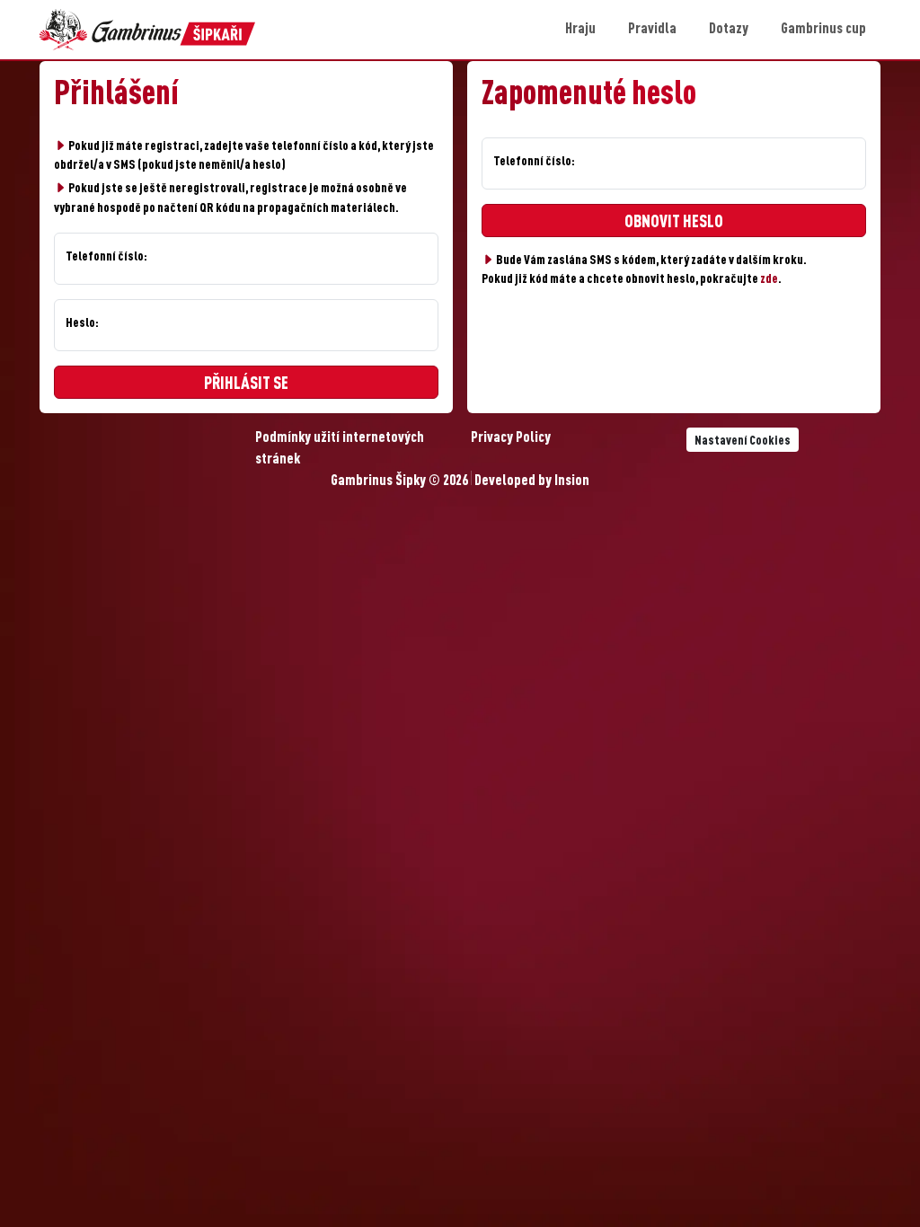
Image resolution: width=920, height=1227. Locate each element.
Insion (571, 481)
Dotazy (728, 29)
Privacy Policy (511, 438)
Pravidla (652, 29)
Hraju (580, 29)
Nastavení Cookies (742, 441)
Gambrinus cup (823, 29)
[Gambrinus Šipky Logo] (147, 29)
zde (769, 279)
